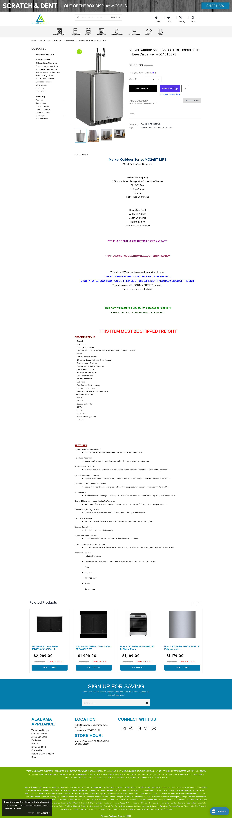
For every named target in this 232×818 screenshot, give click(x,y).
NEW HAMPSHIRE (80, 774)
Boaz (173, 787)
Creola (165, 790)
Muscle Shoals (192, 800)
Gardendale (158, 793)
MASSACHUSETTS (178, 771)
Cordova (157, 790)
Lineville (77, 800)
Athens (114, 787)
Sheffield (69, 806)
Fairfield (92, 793)
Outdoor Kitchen (39, 733)
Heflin (106, 796)
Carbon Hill (54, 790)
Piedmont (108, 803)
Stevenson (129, 806)
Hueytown (155, 796)
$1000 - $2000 (147, 127)
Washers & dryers (45, 54)
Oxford (70, 803)
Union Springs (94, 809)
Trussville (203, 806)
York (170, 809)
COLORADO (60, 771)
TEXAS (99, 777)
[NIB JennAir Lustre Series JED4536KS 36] (50, 624)
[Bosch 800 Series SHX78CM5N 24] (182, 624)
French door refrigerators (47, 66)
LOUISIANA (150, 771)
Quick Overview (81, 154)
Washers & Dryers (40, 730)
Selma (62, 806)
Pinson (116, 803)
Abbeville (29, 787)
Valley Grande (112, 809)
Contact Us (36, 750)
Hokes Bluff (129, 796)
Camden (45, 790)
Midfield (124, 800)
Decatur (202, 790)
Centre (74, 790)
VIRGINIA (120, 777)
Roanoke (181, 803)
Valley (103, 809)
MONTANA (52, 774)
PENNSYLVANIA (179, 774)
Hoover (147, 796)
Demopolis (29, 793)
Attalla (127, 787)
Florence (115, 793)
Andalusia (86, 787)
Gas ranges (41, 103)
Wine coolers (41, 85)
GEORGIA (99, 771)
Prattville (137, 803)
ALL (142, 124)
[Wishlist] (184, 88)
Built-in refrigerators (44, 75)
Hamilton (64, 796)
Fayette (107, 793)
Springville (119, 806)
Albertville (56, 787)
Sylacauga (155, 806)
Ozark (76, 803)
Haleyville (55, 796)
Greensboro (192, 793)
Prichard (145, 803)
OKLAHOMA (159, 774)
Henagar (119, 796)
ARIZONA (30, 771)
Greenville (202, 793)
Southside (98, 806)
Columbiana (148, 790)
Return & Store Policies (42, 754)
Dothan (42, 793)
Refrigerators (43, 59)
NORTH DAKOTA (142, 774)
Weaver (147, 809)
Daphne (195, 790)
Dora (37, 793)
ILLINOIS (113, 771)
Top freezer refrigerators (46, 69)
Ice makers (40, 91)
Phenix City (99, 803)
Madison (110, 800)
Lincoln (63, 800)
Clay (136, 790)
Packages (36, 740)
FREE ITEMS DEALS (152, 124)
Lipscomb (85, 800)
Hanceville (73, 796)
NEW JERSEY (93, 774)
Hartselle (90, 796)
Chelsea (91, 790)
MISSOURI (43, 774)
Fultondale (139, 793)
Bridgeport (194, 787)
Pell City (89, 803)
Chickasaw (101, 790)
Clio (140, 790)
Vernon (122, 809)
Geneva (166, 793)
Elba (60, 793)
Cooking (40, 96)
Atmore (121, 787)
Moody (161, 800)
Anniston (95, 787)
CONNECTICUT (71, 771)
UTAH (105, 777)
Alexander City (67, 787)
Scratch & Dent (38, 747)
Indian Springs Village (179, 796)
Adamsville (37, 787)
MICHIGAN (191, 771)
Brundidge (30, 790)
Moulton (167, 800)
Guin (28, 796)
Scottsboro (54, 806)
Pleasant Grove (126, 803)
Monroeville (142, 800)
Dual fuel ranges (43, 112)
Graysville (182, 793)
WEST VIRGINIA (143, 777)
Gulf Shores (35, 796)
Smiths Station (87, 806)
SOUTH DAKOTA (79, 777)
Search (114, 17)
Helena (112, 796)
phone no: (87, 730)
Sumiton (146, 806)
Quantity (133, 78)
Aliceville (77, 787)
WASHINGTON (130, 777)
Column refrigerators (45, 78)
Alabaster (47, 787)
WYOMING (164, 777)
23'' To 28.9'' (159, 127)
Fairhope (100, 793)
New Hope (203, 800)
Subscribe (146, 702)
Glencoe (174, 793)
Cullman (171, 790)
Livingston (94, 800)
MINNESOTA (201, 771)
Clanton (130, 790)
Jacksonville (201, 796)
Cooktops (40, 115)
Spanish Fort (109, 806)
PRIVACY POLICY (34, 813)
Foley (121, 793)
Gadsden (148, 793)
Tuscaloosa (65, 809)
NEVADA (69, 774)
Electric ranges (42, 106)
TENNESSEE (91, 777)
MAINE (158, 771)
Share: (132, 113)
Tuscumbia (74, 809)
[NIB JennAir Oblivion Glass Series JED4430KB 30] (94, 624)
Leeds (57, 800)
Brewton (185, 787)
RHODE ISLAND (191, 774)
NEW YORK (114, 774)
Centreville (83, 790)
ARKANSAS (39, 771)
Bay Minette (143, 787)
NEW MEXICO (104, 774)
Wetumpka (155, 809)
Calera (38, 790)
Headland (99, 796)
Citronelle (121, 790)
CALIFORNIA (49, 771)
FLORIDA (91, 771)
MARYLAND (166, 771)
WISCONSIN (154, 777)
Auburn (134, 787)
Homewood (139, 796)
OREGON (168, 774)
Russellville (202, 803)
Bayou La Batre (155, 787)
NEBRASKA (61, 774)
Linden (70, 800)
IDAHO (106, 771)
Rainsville (165, 803)
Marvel (169, 127)
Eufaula (75, 793)
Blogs (34, 757)
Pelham (82, 803)
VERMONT (112, 777)
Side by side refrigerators (46, 63)
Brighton (203, 787)
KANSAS (132, 771)
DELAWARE (82, 771)
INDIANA (120, 771)
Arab (101, 787)
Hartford (82, 796)
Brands (34, 744)
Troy (197, 806)
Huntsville (165, 796)
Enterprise (67, 793)
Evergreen (83, 793)
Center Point (65, 790)
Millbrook (133, 800)
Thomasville (189, 806)
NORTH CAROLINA (127, 774)
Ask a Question (193, 100)
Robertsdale (191, 803)
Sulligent (138, 806)
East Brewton (52, 793)
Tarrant (180, 806)
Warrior (140, 809)
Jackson (191, 796)
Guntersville (46, 796)
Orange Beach (60, 803)
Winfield (164, 809)
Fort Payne (129, 793)
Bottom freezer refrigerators (48, 72)
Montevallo (152, 800)
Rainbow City (155, 803)
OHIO (151, 774)
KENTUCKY (141, 771)
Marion (118, 800)
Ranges (39, 100)
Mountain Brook (179, 800)
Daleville (187, 790)
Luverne (102, 800)
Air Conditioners (39, 737)
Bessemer (166, 787)
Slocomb (77, 806)
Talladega (164, 806)
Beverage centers (43, 82)
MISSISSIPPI (33, 774)
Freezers (40, 88)
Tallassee (173, 806)
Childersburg (111, 790)
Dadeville (180, 790)
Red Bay (173, 803)
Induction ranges (43, 109)
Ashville (107, 787)
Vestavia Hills (131, 809)
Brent (178, 787)
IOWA (126, 771)
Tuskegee (84, 809)
